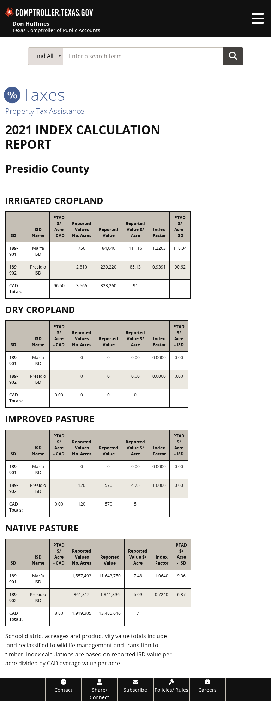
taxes (41, 94)
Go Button (233, 55)
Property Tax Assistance (44, 111)
